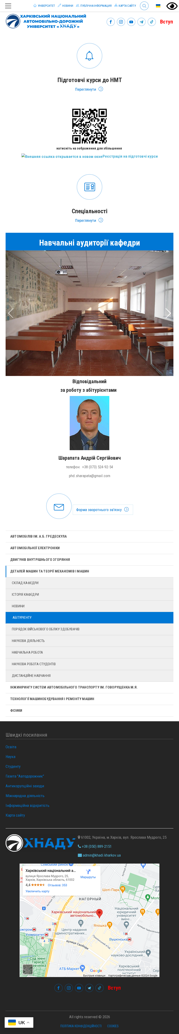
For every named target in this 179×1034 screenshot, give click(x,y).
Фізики (16, 710)
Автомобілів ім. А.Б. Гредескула (38, 536)
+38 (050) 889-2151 (96, 846)
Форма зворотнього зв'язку (89, 506)
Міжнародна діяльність (25, 795)
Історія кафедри (25, 594)
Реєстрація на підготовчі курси (130, 156)
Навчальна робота (27, 652)
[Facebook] (110, 22)
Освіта (11, 747)
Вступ (166, 22)
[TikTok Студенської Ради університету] (151, 22)
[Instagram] (121, 22)
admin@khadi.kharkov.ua (101, 855)
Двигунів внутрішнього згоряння (40, 560)
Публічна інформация (96, 5)
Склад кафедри (25, 583)
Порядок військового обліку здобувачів (45, 629)
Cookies (113, 1026)
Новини (67, 5)
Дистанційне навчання (31, 676)
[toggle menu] (8, 6)
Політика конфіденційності (81, 1026)
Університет (46, 5)
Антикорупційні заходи (25, 786)
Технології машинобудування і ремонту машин (52, 699)
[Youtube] (131, 22)
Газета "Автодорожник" (25, 776)
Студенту (13, 766)
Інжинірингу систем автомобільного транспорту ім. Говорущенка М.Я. (74, 687)
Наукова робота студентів (34, 664)
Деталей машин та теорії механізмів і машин (49, 571)
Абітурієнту (22, 617)
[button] (18, 313)
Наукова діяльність (28, 641)
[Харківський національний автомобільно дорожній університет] (44, 20)
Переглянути (89, 66)
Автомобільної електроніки (35, 548)
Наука (10, 756)
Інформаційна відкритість (27, 805)
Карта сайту (127, 5)
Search (142, 2)
